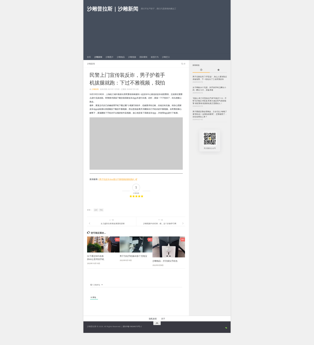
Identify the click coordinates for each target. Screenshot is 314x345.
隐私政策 (153, 318)
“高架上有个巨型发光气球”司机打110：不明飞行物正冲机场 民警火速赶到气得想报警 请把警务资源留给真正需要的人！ (210, 101)
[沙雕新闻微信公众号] (226, 328)
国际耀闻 (143, 57)
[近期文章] (201, 70)
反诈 (95, 210)
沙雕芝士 (166, 57)
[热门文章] (218, 70)
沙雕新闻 (98, 57)
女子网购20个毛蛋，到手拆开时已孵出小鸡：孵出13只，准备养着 (209, 88)
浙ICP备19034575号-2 (132, 326)
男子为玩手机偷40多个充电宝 (133, 256)
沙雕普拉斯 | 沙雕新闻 (112, 8)
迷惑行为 (155, 57)
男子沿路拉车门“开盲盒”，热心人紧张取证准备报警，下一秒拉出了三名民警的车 (210, 77)
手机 (101, 210)
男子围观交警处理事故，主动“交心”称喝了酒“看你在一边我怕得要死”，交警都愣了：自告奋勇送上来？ (210, 114)
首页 (89, 57)
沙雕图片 (109, 57)
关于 (163, 318)
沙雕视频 (132, 57)
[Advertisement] (157, 35)
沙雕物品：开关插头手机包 (164, 260)
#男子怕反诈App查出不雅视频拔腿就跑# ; (116, 179)
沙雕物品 (121, 57)
